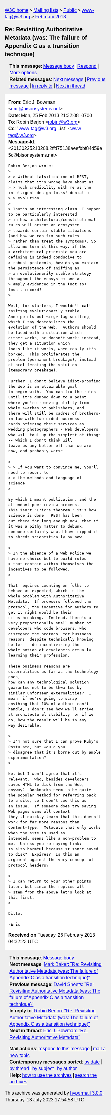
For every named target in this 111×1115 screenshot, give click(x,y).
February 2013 (50, 16)
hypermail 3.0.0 (86, 1092)
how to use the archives (47, 1075)
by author (67, 1068)
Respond (86, 66)
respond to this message (64, 1048)
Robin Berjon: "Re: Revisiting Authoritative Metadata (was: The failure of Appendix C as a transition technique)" (53, 1017)
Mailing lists (45, 10)
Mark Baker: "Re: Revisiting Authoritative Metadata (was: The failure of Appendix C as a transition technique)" (55, 971)
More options (23, 72)
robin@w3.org (63, 122)
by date (92, 1061)
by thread (19, 1068)
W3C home (16, 10)
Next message (68, 79)
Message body (58, 66)
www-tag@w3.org (37, 128)
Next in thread (70, 85)
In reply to (42, 85)
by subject (43, 1068)
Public (70, 10)
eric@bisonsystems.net (35, 108)
